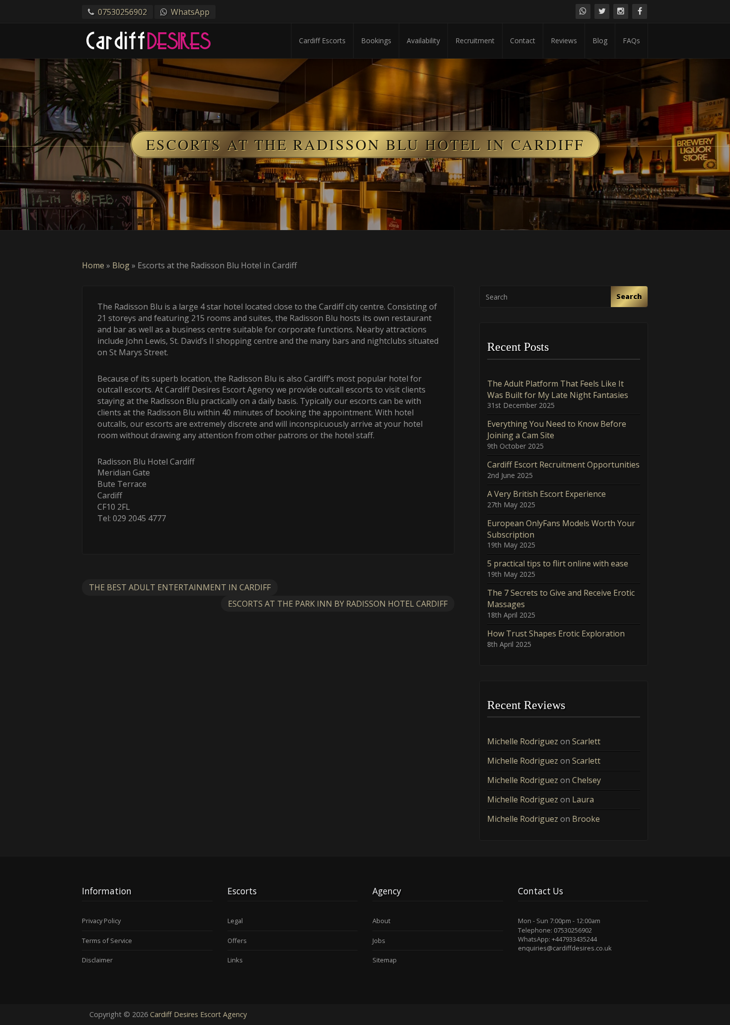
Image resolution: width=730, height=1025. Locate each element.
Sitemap (384, 959)
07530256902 (122, 11)
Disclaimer (97, 959)
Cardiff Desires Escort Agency (198, 1014)
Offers (237, 940)
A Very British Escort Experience (546, 493)
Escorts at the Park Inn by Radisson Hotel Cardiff (337, 603)
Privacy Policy (101, 920)
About (381, 920)
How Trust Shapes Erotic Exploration (556, 633)
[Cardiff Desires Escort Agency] (150, 39)
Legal (235, 920)
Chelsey (586, 780)
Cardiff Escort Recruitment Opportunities (563, 464)
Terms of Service (107, 940)
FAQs (631, 40)
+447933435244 (574, 939)
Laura (583, 799)
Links (235, 959)
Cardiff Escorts (322, 40)
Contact (522, 40)
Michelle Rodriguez (522, 741)
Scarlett (586, 741)
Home (93, 265)
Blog (599, 40)
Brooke (586, 818)
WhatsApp (190, 11)
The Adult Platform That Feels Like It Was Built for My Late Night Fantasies (557, 389)
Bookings (376, 40)
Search (629, 296)
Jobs (378, 940)
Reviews (564, 40)
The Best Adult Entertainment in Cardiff (180, 587)
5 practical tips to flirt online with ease (557, 563)
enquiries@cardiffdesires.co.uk (565, 948)
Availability (423, 40)
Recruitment (475, 40)
